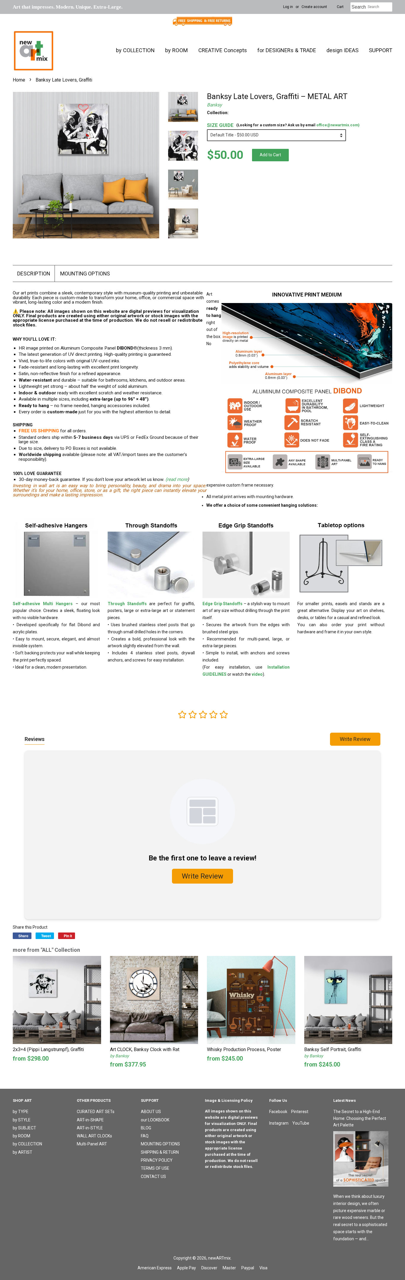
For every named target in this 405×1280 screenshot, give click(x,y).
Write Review (355, 739)
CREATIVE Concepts (222, 50)
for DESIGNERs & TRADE (286, 50)
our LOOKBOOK (155, 1120)
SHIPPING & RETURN (160, 1152)
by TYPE (20, 1111)
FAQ (145, 1136)
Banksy (214, 105)
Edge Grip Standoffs (223, 603)
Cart (340, 7)
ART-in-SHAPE (90, 1120)
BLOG (146, 1128)
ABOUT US (151, 1111)
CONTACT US (153, 1176)
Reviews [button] (34, 739)
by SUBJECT (24, 1128)
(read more (176, 479)
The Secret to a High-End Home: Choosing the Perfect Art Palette (359, 1118)
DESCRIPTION (33, 273)
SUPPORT (380, 50)
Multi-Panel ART (92, 1144)
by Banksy (119, 1055)
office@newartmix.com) (337, 125)
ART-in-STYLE (90, 1128)
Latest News (344, 1100)
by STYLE (22, 1120)
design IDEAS (342, 50)
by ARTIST (22, 1152)
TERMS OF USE (155, 1168)
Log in (288, 7)
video (257, 674)
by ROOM (176, 50)
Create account (314, 7)
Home (19, 80)
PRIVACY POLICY (157, 1160)
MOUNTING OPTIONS (85, 273)
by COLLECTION (135, 50)
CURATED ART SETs (95, 1111)
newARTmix (219, 1258)
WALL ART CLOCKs (94, 1136)
